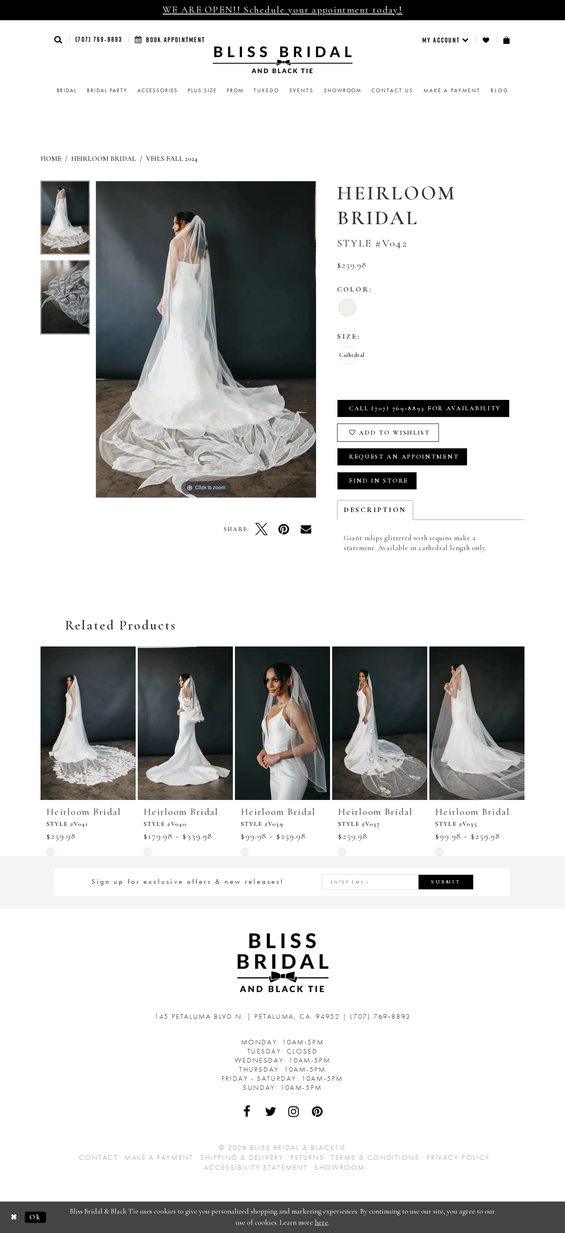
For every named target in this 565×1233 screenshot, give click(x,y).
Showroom (339, 1167)
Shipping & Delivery (241, 1157)
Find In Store (378, 480)
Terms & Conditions (375, 1157)
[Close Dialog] (14, 1217)
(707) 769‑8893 (98, 39)
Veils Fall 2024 (171, 158)
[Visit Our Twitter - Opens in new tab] (271, 1111)
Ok (35, 1217)
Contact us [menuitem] (392, 90)
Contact (98, 1157)
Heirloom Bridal (103, 158)
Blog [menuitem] (499, 90)
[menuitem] (446, 40)
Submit (446, 882)
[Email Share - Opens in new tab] (306, 529)
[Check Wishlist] (486, 40)
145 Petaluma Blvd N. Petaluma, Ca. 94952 (248, 1016)
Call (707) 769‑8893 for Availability (425, 408)
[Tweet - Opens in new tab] (261, 529)
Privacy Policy (458, 1157)
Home (51, 158)
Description (375, 509)
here (321, 1222)
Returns (307, 1157)
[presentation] (88, 723)
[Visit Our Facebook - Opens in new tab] (247, 1111)
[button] (58, 39)
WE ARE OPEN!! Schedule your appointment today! (282, 10)
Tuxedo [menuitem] (266, 90)
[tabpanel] (65, 221)
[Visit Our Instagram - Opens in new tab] (294, 1111)
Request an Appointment (404, 456)
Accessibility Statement (256, 1167)
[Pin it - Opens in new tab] (283, 529)
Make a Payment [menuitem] (452, 90)
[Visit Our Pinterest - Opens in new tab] (317, 1111)
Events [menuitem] (302, 90)
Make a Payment (158, 1157)
